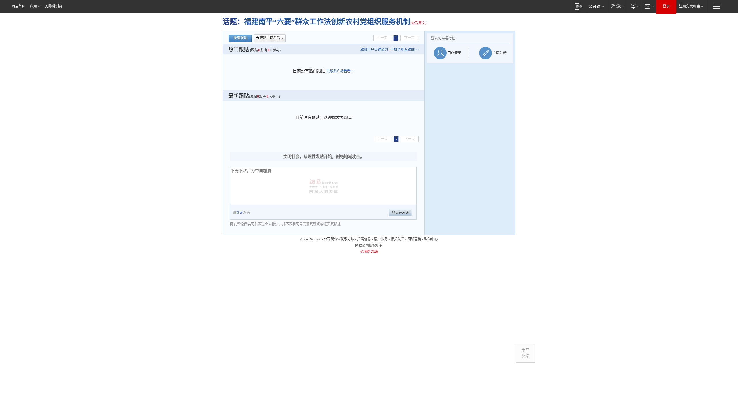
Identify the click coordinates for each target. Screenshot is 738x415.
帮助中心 (431, 239)
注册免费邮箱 (689, 6)
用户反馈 (526, 353)
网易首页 (18, 6)
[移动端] (578, 6)
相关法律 (397, 239)
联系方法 (347, 239)
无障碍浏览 (53, 6)
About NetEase (310, 239)
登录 (666, 6)
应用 (33, 6)
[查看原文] (418, 23)
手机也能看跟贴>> (404, 50)
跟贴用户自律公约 (374, 50)
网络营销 (414, 239)
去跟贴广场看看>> (340, 71)
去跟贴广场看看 (268, 38)
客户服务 (381, 239)
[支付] (634, 6)
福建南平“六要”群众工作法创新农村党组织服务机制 (327, 22)
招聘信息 (364, 239)
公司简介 (331, 239)
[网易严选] (617, 6)
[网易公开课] (596, 6)
